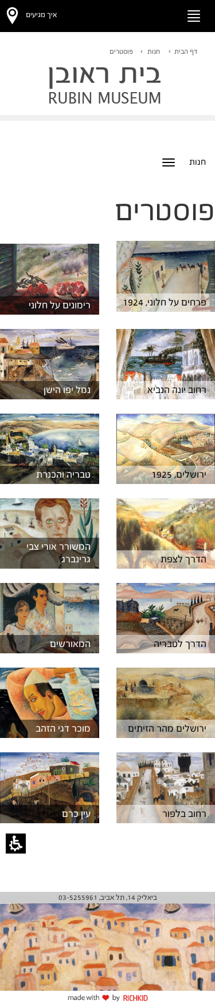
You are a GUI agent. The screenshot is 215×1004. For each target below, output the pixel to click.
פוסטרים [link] (121, 51)
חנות (153, 51)
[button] (161, 14)
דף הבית (185, 51)
